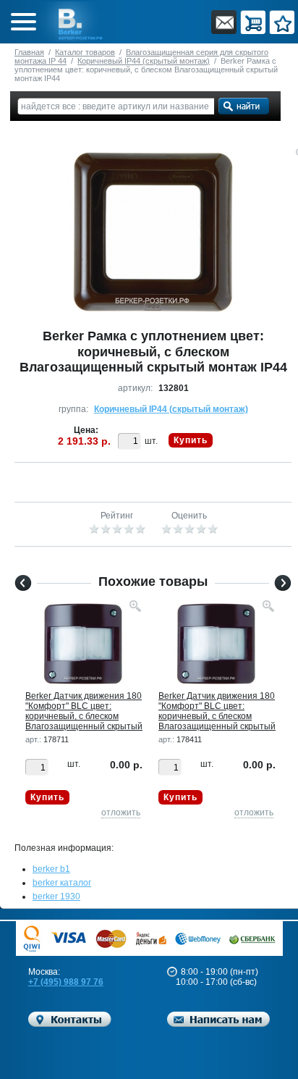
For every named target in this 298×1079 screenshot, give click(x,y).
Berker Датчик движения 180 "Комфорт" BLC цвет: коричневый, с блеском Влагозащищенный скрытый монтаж (83, 716)
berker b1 (51, 869)
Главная (29, 52)
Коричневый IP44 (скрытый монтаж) (143, 60)
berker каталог (62, 883)
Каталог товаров (85, 52)
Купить (191, 440)
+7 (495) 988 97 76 (65, 982)
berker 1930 (56, 896)
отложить (120, 812)
